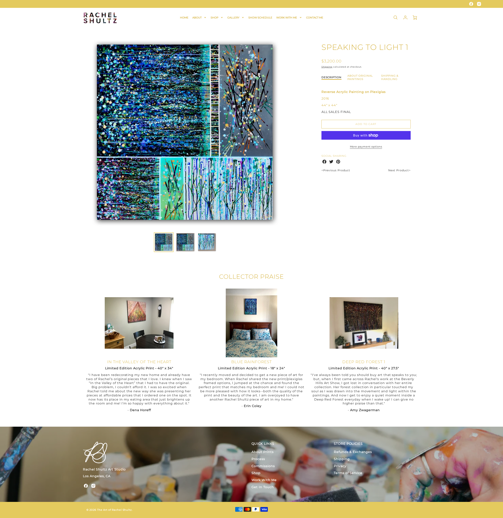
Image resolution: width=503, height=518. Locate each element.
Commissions (263, 466)
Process (258, 459)
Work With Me (264, 480)
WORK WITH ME (286, 17)
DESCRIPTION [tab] (331, 77)
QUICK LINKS (263, 444)
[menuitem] (184, 17)
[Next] (290, 133)
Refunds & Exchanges (353, 452)
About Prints (263, 452)
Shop (256, 473)
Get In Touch (263, 487)
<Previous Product (335, 170)
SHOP (214, 17)
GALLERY (233, 17)
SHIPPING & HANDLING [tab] (389, 77)
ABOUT (197, 17)
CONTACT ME (314, 17)
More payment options (366, 146)
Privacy (340, 466)
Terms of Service (348, 473)
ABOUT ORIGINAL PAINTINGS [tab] (360, 77)
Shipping (327, 66)
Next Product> (399, 170)
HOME (184, 17)
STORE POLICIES (348, 444)
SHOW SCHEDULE (260, 17)
